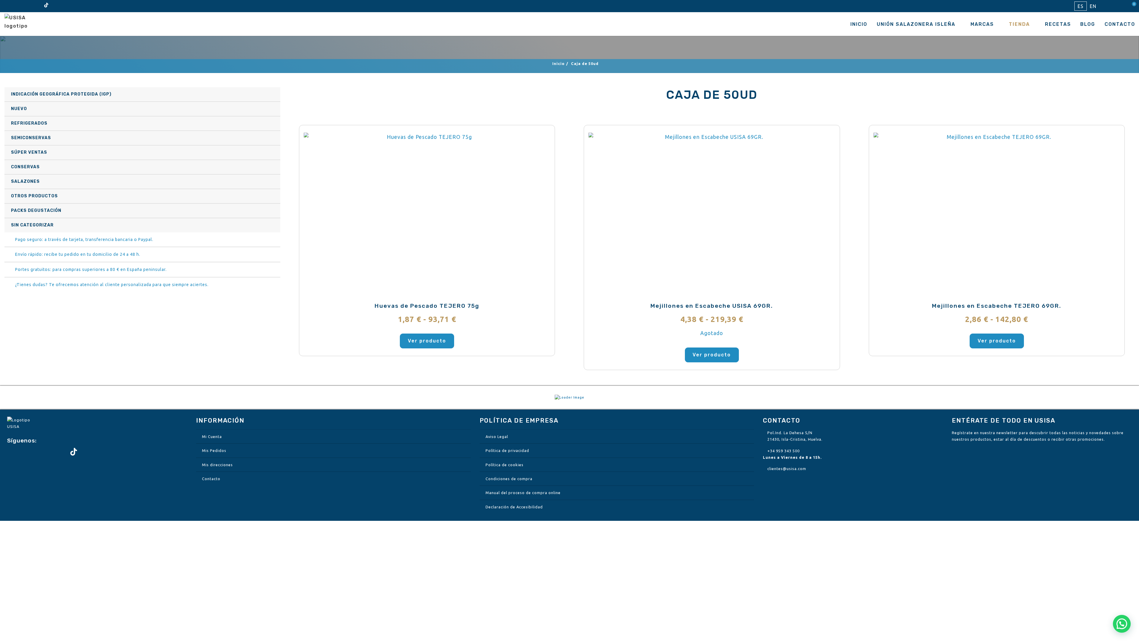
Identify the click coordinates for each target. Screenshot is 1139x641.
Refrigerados (29, 123)
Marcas (982, 24)
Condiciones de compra (509, 479)
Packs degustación (36, 210)
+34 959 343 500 (783, 451)
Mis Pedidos (214, 450)
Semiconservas (31, 137)
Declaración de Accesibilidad (514, 507)
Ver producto (427, 341)
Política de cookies (505, 465)
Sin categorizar (32, 225)
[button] (1122, 624)
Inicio (858, 24)
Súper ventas (29, 152)
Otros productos (34, 196)
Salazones (25, 181)
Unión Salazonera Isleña (916, 24)
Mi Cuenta (212, 436)
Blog (1087, 24)
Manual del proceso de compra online (523, 493)
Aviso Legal (497, 436)
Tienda (1019, 24)
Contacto (1120, 24)
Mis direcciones (217, 465)
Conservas (25, 166)
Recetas (1058, 24)
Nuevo (19, 108)
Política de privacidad (507, 450)
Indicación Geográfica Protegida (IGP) (61, 94)
